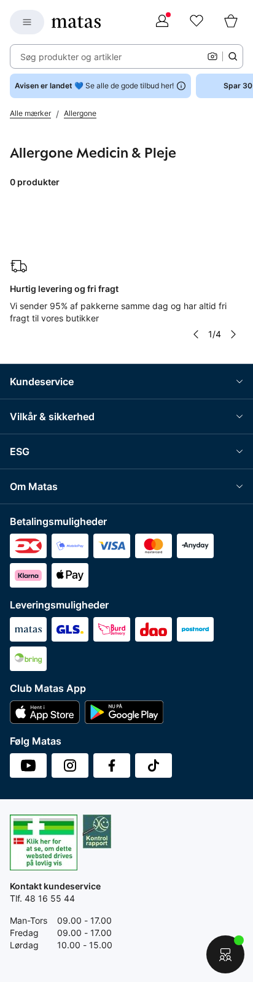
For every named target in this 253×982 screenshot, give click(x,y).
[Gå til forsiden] (76, 22)
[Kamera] (212, 56)
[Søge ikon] (233, 56)
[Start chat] (225, 954)
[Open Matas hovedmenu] (27, 22)
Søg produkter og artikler (71, 57)
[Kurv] (231, 22)
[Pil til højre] (233, 334)
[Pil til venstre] (196, 334)
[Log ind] (162, 22)
